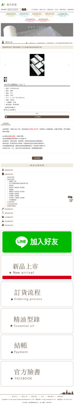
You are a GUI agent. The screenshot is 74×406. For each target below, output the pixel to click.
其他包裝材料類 (12, 204)
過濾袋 (11, 189)
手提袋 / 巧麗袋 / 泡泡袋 (16, 197)
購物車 (70, 199)
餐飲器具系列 (50, 15)
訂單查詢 (35, 9)
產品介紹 (42, 9)
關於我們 (63, 9)
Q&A (56, 9)
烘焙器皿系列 (37, 15)
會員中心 (15, 396)
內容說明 (6, 123)
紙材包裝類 (10, 177)
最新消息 (50, 9)
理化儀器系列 (30, 20)
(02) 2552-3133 (68, 399)
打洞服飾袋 (12, 200)
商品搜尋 (4, 9)
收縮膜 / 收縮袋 (14, 193)
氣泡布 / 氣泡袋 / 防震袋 (16, 187)
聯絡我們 (71, 9)
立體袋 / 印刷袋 (14, 195)
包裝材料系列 (24, 15)
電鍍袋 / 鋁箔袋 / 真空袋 (16, 191)
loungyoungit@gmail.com (49, 399)
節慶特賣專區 (11, 206)
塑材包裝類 (50, 43)
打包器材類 (10, 202)
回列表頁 (37, 158)
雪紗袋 (11, 185)
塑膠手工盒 (12, 181)
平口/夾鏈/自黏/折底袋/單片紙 (18, 183)
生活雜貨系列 (62, 15)
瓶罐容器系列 (11, 15)
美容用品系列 (43, 20)
